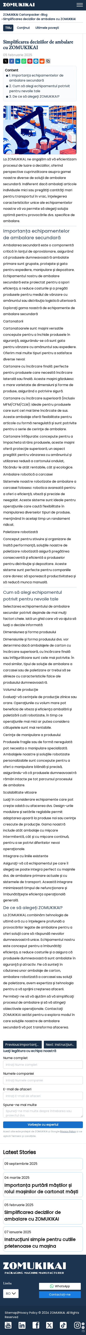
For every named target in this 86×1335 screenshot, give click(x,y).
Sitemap (11, 1313)
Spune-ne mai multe (20, 1104)
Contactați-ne (60, 1294)
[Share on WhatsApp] (23, 61)
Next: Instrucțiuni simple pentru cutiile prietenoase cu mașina (59, 1045)
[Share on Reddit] (41, 61)
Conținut (23, 28)
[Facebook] (36, 1326)
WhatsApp (62, 1286)
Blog (44, 15)
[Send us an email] (83, 1327)
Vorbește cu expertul (43, 1124)
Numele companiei (18, 1073)
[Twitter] (49, 1326)
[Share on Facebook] (11, 61)
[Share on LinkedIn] (17, 61)
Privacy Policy (68, 1131)
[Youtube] (8, 1326)
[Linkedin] (22, 1326)
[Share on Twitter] (5, 61)
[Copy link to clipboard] (48, 61)
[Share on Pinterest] (29, 61)
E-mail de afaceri (17, 1089)
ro (8, 1293)
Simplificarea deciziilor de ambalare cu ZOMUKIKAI (39, 19)
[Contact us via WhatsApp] (83, 1323)
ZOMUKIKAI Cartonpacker (21, 15)
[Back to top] (83, 1331)
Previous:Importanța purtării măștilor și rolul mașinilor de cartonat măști (22, 1045)
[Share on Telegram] (35, 61)
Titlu (8, 28)
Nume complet (15, 1058)
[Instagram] (77, 1325)
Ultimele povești (47, 28)
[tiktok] (63, 1326)
